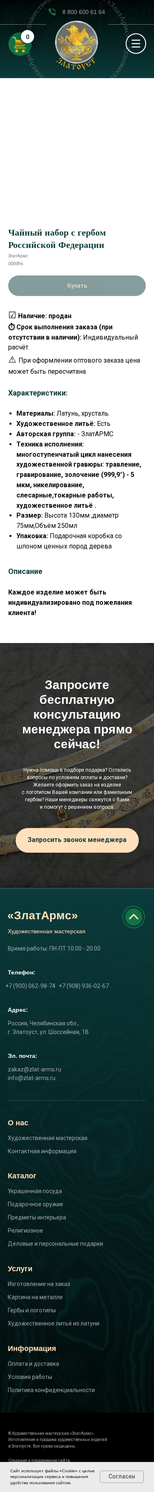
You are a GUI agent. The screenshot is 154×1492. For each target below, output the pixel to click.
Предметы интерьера (37, 1217)
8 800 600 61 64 (83, 12)
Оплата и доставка (33, 1363)
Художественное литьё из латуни (53, 1323)
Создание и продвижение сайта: (39, 1460)
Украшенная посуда (35, 1191)
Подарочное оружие (35, 1204)
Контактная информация (42, 1151)
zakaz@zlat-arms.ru (34, 1069)
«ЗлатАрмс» (42, 915)
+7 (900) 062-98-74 (30, 986)
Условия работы (30, 1377)
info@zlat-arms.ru (31, 1078)
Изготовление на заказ (39, 1284)
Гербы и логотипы (32, 1310)
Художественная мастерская (47, 1138)
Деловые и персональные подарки (55, 1243)
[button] (77, 840)
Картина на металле (35, 1297)
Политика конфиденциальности (51, 1390)
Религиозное (25, 1230)
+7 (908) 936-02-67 (84, 986)
